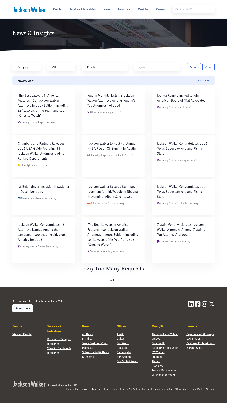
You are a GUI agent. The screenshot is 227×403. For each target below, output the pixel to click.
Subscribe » (22, 308)
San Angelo (124, 352)
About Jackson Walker (165, 334)
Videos (156, 338)
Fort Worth (123, 343)
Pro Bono (157, 357)
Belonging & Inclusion (165, 348)
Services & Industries (82, 9)
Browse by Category (59, 339)
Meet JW (143, 9)
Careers (161, 9)
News (107, 9)
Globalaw (157, 366)
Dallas (121, 338)
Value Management (163, 375)
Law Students (194, 338)
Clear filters (203, 80)
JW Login (210, 389)
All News (87, 334)
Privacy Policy (117, 389)
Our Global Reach (127, 361)
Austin (120, 334)
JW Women (158, 352)
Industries (53, 344)
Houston (122, 348)
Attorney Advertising (186, 389)
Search (194, 67)
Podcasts (87, 348)
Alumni (156, 361)
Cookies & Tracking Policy (94, 389)
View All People (22, 334)
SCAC (201, 389)
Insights (87, 338)
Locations (124, 9)
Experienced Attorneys (200, 334)
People (57, 9)
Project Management (164, 370)
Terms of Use (72, 389)
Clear (208, 67)
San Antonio (124, 357)
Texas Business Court (95, 343)
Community (158, 343)
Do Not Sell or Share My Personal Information (149, 389)
